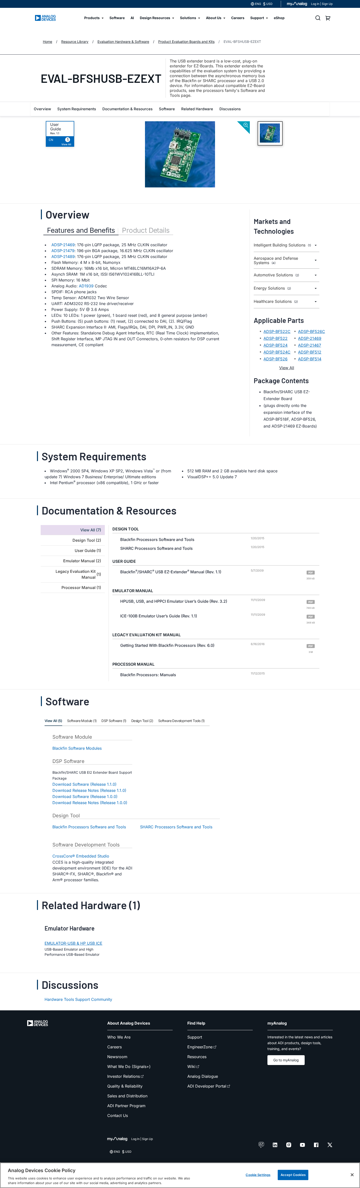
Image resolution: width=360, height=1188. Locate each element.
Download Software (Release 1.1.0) (84, 784)
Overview (42, 109)
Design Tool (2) (142, 721)
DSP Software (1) (113, 721)
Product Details (145, 230)
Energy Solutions (272, 288)
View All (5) (53, 721)
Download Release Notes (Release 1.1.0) (89, 790)
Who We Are (119, 1037)
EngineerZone (200, 1046)
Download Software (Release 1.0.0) (85, 796)
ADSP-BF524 (276, 345)
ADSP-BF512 (309, 352)
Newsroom (117, 1056)
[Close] (352, 1174)
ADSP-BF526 (276, 358)
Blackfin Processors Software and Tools (89, 826)
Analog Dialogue (202, 1076)
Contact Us (117, 1115)
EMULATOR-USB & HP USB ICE (73, 943)
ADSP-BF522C (277, 331)
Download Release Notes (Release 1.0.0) (89, 802)
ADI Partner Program (126, 1105)
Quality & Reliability (125, 1086)
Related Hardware (197, 109)
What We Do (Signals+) (129, 1066)
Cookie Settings (258, 1175)
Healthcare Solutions (276, 301)
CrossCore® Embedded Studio (80, 856)
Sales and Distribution (127, 1095)
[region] (180, 1175)
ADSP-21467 (309, 345)
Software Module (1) (82, 721)
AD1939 (86, 285)
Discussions (230, 109)
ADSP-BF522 (276, 338)
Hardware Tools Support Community (78, 999)
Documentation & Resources (127, 109)
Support (194, 1037)
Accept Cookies (293, 1175)
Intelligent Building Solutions (282, 245)
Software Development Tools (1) (181, 721)
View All (286, 367)
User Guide (55, 126)
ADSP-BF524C (277, 352)
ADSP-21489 (63, 256)
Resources (196, 1056)
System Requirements (76, 109)
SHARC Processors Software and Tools (176, 826)
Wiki (191, 1066)
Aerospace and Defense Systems (276, 260)
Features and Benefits (81, 230)
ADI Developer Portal (206, 1086)
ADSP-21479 (62, 250)
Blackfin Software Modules (77, 748)
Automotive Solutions (276, 275)
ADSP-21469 (63, 244)
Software (167, 109)
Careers (114, 1046)
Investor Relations (123, 1076)
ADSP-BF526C (311, 331)
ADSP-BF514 (309, 358)
